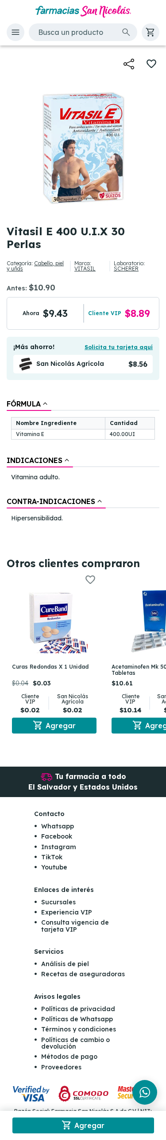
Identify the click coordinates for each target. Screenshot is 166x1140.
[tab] (29, 404)
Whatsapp (57, 826)
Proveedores (61, 1067)
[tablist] (83, 462)
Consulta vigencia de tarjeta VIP (75, 925)
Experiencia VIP (66, 912)
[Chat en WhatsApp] (144, 1092)
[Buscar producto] (126, 32)
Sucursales (58, 902)
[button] (15, 32)
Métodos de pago (69, 1057)
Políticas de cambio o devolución (75, 1043)
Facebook (56, 836)
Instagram (58, 847)
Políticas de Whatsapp (77, 1019)
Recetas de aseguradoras (83, 974)
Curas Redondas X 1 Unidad (50, 666)
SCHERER (126, 268)
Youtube (54, 867)
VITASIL (85, 268)
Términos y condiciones (78, 1029)
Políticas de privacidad (78, 1009)
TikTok (51, 857)
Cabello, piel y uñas (35, 266)
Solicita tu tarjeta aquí (119, 347)
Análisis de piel (65, 964)
